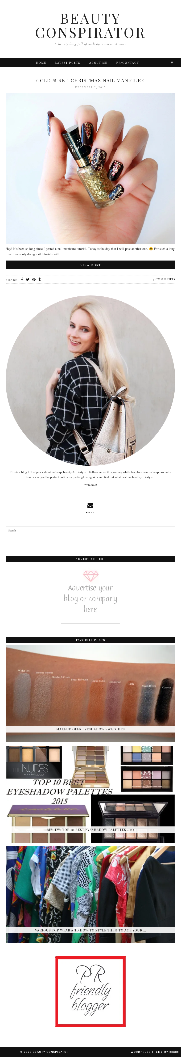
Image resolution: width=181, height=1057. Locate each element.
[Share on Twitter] (28, 279)
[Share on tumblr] (39, 279)
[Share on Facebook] (22, 279)
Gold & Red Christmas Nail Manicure (90, 80)
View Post (90, 265)
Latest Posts (67, 62)
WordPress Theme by (155, 1052)
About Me (98, 62)
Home (41, 62)
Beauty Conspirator (90, 24)
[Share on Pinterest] (34, 279)
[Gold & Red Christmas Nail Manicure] (90, 169)
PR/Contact (127, 62)
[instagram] (172, 62)
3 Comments (164, 279)
